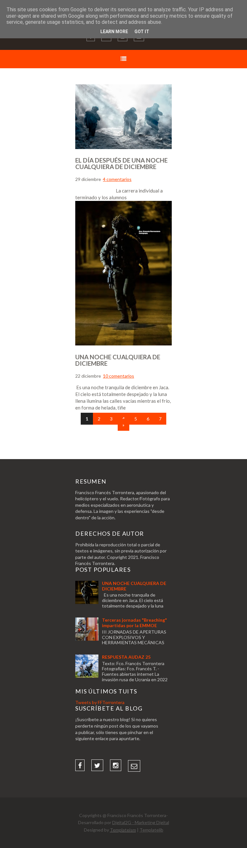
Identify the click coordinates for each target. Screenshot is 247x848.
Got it (141, 31)
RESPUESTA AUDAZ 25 (126, 657)
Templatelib (151, 830)
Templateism (123, 830)
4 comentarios (117, 179)
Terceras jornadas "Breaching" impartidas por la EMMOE (134, 622)
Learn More (114, 31)
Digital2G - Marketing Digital (140, 822)
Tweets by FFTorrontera (99, 702)
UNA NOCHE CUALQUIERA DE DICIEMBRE (117, 360)
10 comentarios (118, 376)
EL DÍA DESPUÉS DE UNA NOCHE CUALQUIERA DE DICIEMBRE (121, 163)
